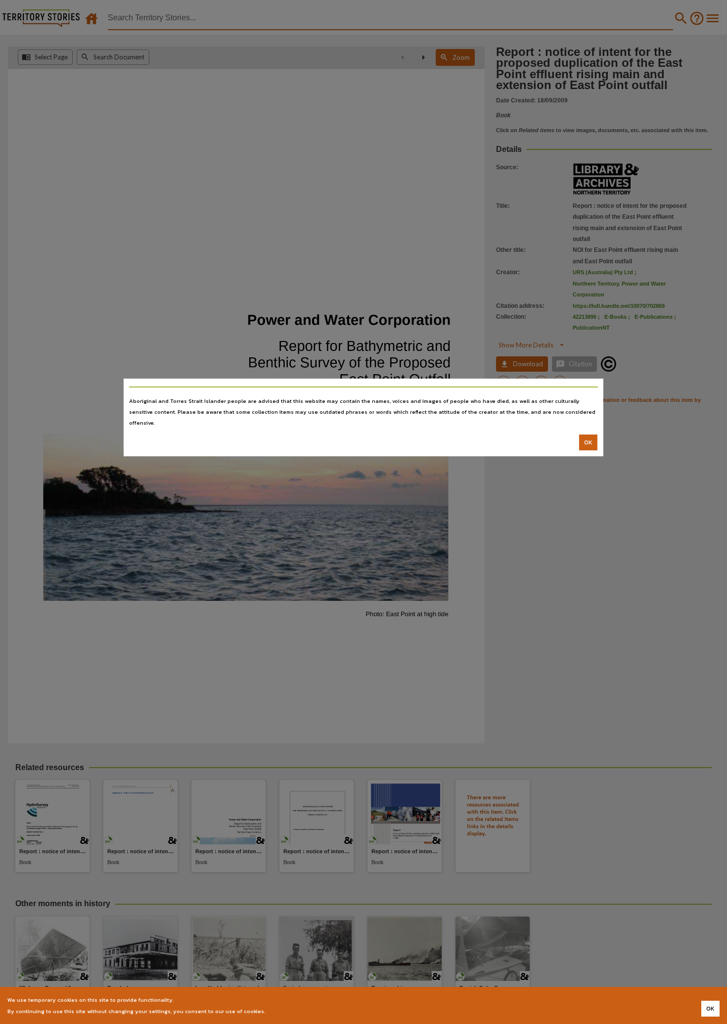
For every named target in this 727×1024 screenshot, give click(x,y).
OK (588, 442)
